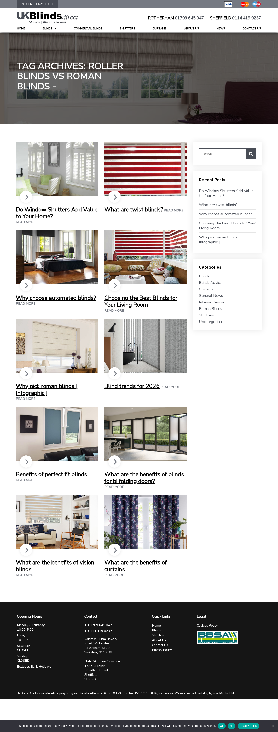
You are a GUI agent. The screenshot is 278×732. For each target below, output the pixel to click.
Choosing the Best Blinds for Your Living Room (140, 301)
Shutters (127, 28)
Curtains (160, 28)
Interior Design (211, 302)
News (221, 28)
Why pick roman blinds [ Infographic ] (47, 389)
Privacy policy (248, 725)
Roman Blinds (210, 308)
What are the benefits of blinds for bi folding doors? (144, 478)
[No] (273, 726)
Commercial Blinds (88, 28)
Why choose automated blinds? (56, 297)
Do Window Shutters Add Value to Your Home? (56, 213)
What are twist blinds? (133, 209)
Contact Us (252, 28)
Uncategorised (211, 321)
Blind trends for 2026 (132, 386)
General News (211, 295)
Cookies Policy (207, 625)
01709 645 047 (189, 18)
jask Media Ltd (223, 693)
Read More (25, 222)
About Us (191, 28)
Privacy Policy (162, 650)
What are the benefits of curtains (135, 566)
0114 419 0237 (246, 18)
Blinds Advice (210, 282)
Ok (222, 725)
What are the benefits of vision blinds (55, 566)
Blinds (47, 28)
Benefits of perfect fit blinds (51, 474)
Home (21, 28)
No (232, 725)
